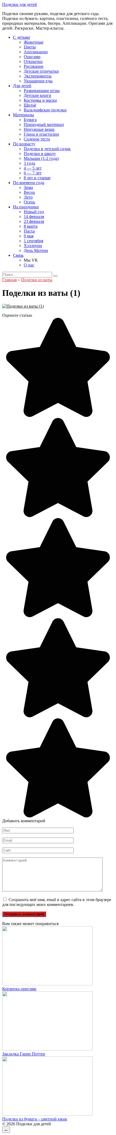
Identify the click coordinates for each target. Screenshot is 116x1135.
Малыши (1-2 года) (41, 158)
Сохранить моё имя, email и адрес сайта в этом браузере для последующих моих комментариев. (56, 902)
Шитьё (30, 105)
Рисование (33, 66)
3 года (29, 163)
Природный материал (44, 124)
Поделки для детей (19, 4)
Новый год (34, 211)
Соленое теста (37, 139)
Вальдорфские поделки (45, 110)
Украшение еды (38, 81)
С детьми (21, 37)
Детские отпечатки (41, 71)
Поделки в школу (40, 153)
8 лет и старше (37, 177)
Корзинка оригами (19, 988)
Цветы (30, 47)
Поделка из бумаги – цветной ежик (34, 1119)
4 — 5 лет (33, 168)
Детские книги (37, 95)
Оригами (32, 56)
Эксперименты (38, 76)
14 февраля (34, 216)
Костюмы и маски (40, 100)
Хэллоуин (33, 245)
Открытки (33, 61)
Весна (29, 192)
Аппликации (36, 52)
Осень (29, 202)
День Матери (36, 250)
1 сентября (33, 240)
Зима (28, 187)
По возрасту (24, 144)
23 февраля (34, 221)
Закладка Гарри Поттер (23, 1054)
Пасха (29, 231)
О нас (29, 265)
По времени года (28, 182)
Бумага (30, 119)
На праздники (26, 207)
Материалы (23, 115)
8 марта (30, 226)
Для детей (22, 85)
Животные (33, 42)
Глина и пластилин (41, 134)
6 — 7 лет (33, 173)
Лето (28, 197)
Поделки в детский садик (47, 148)
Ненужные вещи (39, 129)
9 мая (28, 236)
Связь (18, 255)
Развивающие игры (42, 90)
